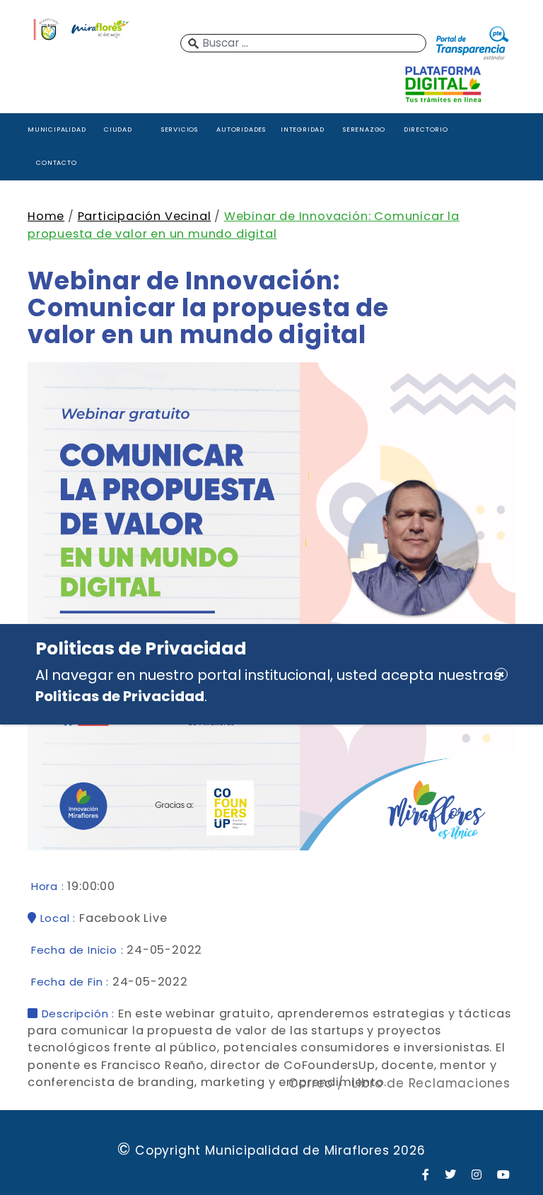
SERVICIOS (179, 129)
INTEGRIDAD (303, 129)
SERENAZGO (364, 129)
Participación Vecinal (144, 216)
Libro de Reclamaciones (431, 1083)
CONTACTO (56, 162)
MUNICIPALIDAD (57, 129)
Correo (310, 1083)
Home (46, 216)
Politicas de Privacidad (119, 696)
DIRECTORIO (426, 129)
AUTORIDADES (241, 129)
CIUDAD (118, 129)
